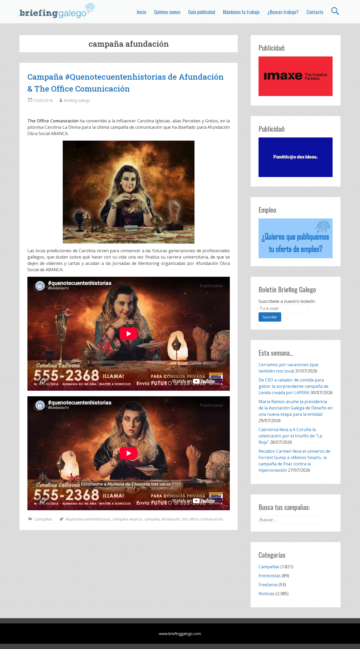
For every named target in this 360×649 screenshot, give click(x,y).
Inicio (141, 11)
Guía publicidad (201, 11)
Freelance (268, 585)
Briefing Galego (77, 100)
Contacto (315, 11)
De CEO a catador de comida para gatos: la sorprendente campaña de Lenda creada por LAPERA (293, 386)
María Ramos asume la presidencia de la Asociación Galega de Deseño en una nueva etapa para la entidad (296, 408)
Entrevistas (270, 576)
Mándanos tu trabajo (241, 11)
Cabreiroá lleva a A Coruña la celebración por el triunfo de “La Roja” (290, 436)
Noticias (267, 593)
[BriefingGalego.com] (57, 10)
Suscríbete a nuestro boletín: (287, 301)
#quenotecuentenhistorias (88, 519)
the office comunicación (202, 519)
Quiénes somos (167, 11)
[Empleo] (296, 238)
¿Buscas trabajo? (283, 11)
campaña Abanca (127, 519)
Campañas (43, 519)
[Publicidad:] (296, 94)
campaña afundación (162, 519)
